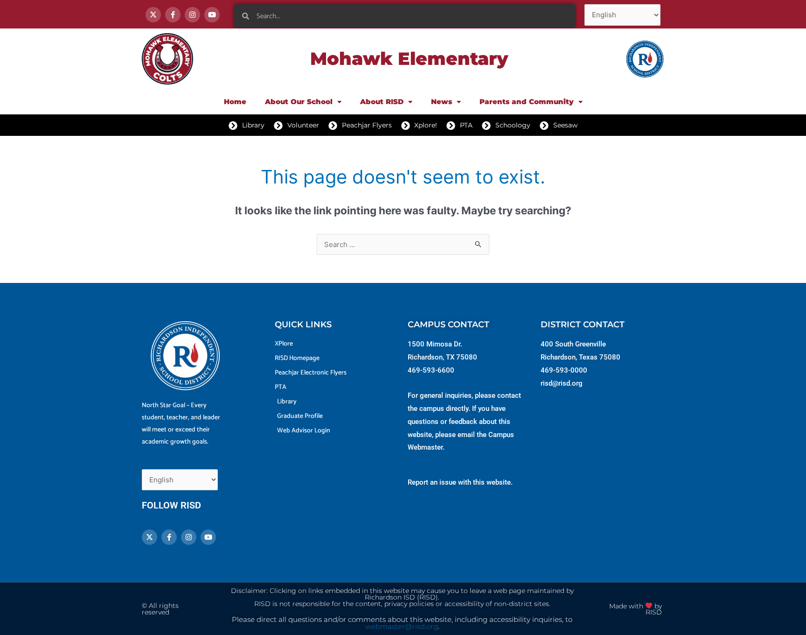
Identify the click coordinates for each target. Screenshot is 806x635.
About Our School (299, 101)
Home (235, 101)
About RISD (381, 101)
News (441, 101)
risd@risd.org (562, 383)
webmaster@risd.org (401, 626)
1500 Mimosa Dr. (435, 344)
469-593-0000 (564, 370)
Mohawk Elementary (409, 59)
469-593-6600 (431, 370)
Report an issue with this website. (460, 482)
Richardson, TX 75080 (442, 357)
